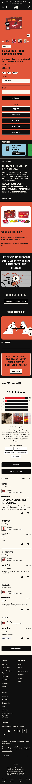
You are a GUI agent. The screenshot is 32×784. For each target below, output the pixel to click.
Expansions (6, 198)
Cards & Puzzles (6, 680)
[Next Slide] (29, 418)
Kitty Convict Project (23, 671)
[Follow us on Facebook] (4, 731)
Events (19, 681)
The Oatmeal (21, 674)
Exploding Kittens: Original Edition (14, 492)
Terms (18, 747)
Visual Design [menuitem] (16, 456)
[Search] (6, 7)
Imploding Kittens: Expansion (17, 146)
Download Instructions (15, 301)
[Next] (28, 41)
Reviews (4, 686)
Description (6, 161)
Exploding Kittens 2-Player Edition (14, 529)
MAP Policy (5, 710)
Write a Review (19, 472)
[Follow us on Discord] (4, 735)
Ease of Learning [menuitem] (9, 452)
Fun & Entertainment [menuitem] (20, 449)
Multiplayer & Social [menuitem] (22, 452)
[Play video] (16, 279)
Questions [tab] (16, 383)
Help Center (5, 699)
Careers (20, 678)
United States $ (15, 764)
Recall (3, 706)
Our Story (16, 371)
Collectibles (5, 683)
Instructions (5, 664)
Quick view (18, 153)
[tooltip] (21, 427)
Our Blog (20, 667)
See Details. (19, 3)
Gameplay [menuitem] (9, 449)
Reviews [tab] (6, 383)
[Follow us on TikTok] (14, 731)
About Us (20, 664)
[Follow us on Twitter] (9, 731)
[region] (16, 418)
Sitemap (28, 779)
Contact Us (5, 696)
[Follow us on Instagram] (19, 731)
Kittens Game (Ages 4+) (7, 672)
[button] (9, 64)
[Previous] (3, 41)
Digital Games (5, 676)
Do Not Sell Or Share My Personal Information (7, 715)
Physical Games (6, 667)
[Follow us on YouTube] (24, 731)
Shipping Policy (6, 703)
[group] (14, 150)
